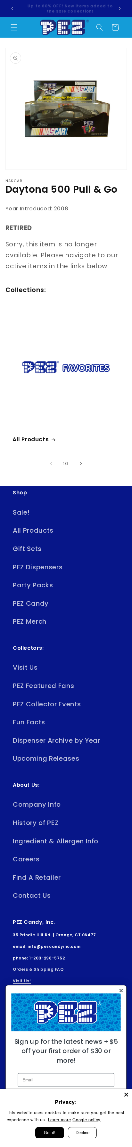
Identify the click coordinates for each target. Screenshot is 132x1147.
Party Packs (33, 585)
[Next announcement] (120, 9)
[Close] (126, 1094)
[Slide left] (51, 463)
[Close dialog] (121, 990)
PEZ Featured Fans (43, 685)
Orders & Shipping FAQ (38, 969)
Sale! (21, 512)
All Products (30, 439)
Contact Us (32, 895)
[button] (14, 27)
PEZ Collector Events (47, 704)
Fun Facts (29, 722)
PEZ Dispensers (37, 567)
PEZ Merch (29, 621)
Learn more (59, 1119)
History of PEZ (35, 822)
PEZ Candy (31, 603)
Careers (26, 859)
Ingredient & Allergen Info (55, 841)
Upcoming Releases (46, 758)
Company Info (37, 804)
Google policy (86, 1119)
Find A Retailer (37, 877)
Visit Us (25, 667)
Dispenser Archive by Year (56, 740)
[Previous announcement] (12, 9)
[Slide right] (81, 463)
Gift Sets (27, 548)
